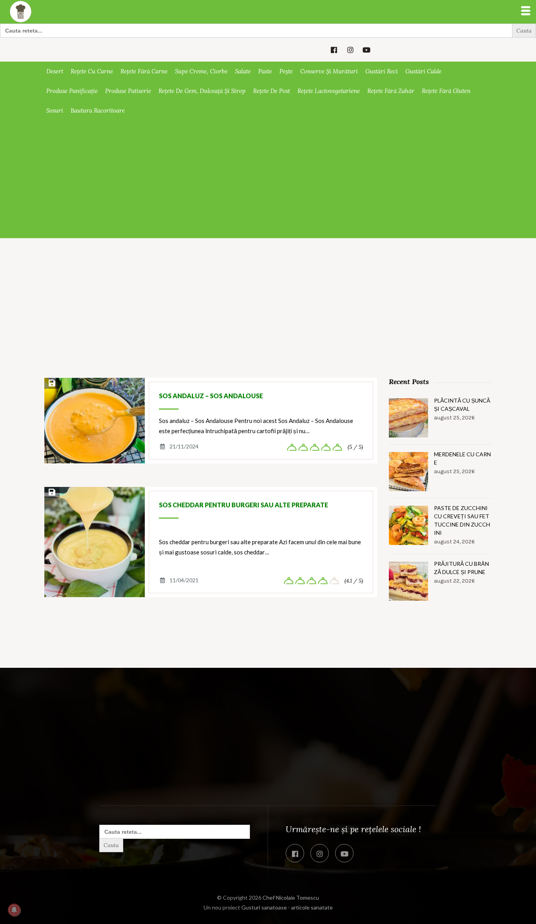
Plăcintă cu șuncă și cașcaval (462, 404)
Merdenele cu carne (462, 458)
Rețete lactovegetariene (328, 91)
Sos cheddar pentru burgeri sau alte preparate (243, 504)
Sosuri (54, 110)
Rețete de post (271, 91)
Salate (243, 71)
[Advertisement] (268, 179)
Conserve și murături (329, 71)
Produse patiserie (128, 91)
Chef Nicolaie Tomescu (291, 897)
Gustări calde (423, 71)
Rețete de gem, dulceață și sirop (202, 91)
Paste (265, 71)
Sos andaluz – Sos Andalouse (211, 395)
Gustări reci (381, 71)
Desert (54, 71)
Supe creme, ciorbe (201, 71)
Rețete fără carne (144, 71)
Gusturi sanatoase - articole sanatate (287, 907)
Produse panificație (72, 91)
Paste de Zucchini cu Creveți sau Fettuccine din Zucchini (462, 520)
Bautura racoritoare (98, 110)
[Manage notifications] (14, 910)
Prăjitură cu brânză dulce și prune (461, 567)
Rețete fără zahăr (390, 91)
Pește (286, 71)
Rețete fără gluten (446, 91)
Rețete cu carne (92, 71)
